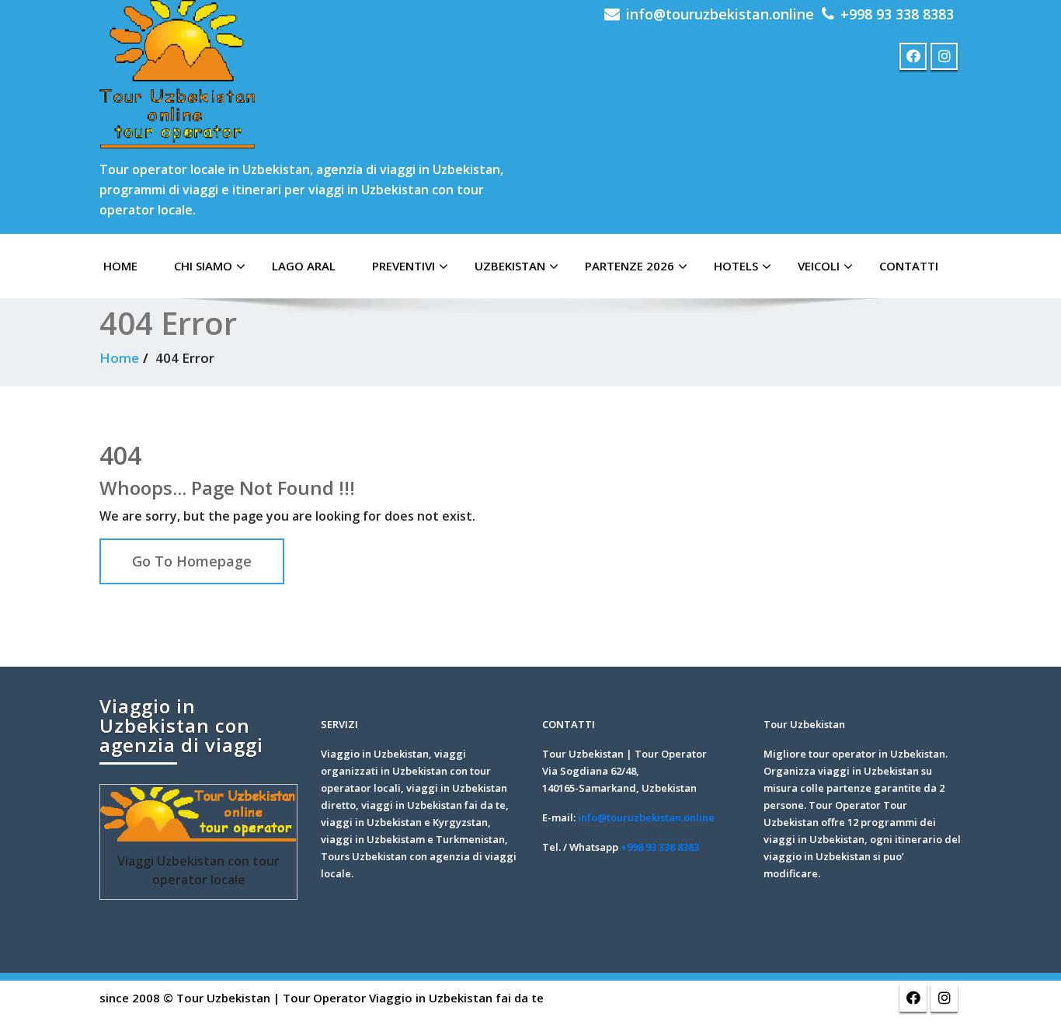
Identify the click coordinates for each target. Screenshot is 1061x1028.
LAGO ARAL (304, 266)
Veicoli (819, 266)
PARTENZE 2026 (629, 266)
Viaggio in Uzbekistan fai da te (456, 997)
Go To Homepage (192, 561)
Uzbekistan (510, 266)
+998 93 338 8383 (897, 14)
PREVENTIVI (403, 266)
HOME (120, 266)
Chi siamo (203, 266)
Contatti (908, 266)
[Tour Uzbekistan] (177, 74)
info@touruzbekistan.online (720, 14)
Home (119, 358)
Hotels (736, 266)
